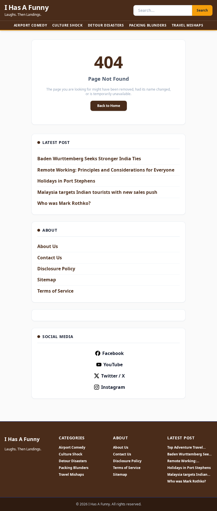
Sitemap (46, 280)
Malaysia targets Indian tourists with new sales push (97, 192)
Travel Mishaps (187, 25)
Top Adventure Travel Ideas (185, 447)
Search (202, 10)
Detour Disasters (106, 25)
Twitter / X (113, 376)
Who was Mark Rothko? (64, 203)
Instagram (113, 387)
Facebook (113, 353)
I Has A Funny (27, 7)
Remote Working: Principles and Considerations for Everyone (105, 170)
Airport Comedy (30, 25)
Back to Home (108, 105)
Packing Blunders (148, 25)
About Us (47, 246)
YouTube (113, 364)
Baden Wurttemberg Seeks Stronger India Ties (89, 158)
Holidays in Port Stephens (66, 181)
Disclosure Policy (56, 269)
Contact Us (49, 258)
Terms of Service (55, 291)
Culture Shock (67, 25)
